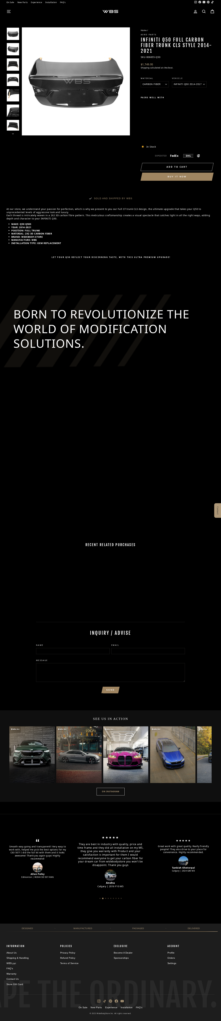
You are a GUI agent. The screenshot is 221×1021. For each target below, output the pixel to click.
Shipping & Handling (17, 958)
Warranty (11, 973)
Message (42, 660)
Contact (217, 510)
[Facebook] (116, 1001)
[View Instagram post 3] (126, 754)
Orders (171, 958)
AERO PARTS (149, 34)
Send (110, 690)
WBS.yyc (11, 963)
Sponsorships (121, 958)
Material (147, 78)
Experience (36, 2)
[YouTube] (122, 1001)
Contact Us (12, 979)
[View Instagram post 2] (79, 754)
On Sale (10, 2)
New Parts (22, 2)
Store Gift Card (14, 984)
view (31, 588)
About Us (11, 952)
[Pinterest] (110, 1001)
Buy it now (177, 176)
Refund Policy (67, 958)
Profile (171, 952)
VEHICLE (177, 78)
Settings (171, 963)
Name (39, 645)
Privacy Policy (67, 952)
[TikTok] (104, 1001)
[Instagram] (98, 1001)
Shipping (145, 67)
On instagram (110, 791)
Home (144, 30)
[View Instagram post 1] (32, 754)
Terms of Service (69, 963)
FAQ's (63, 2)
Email (115, 645)
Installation (51, 2)
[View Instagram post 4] (172, 754)
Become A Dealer (123, 952)
